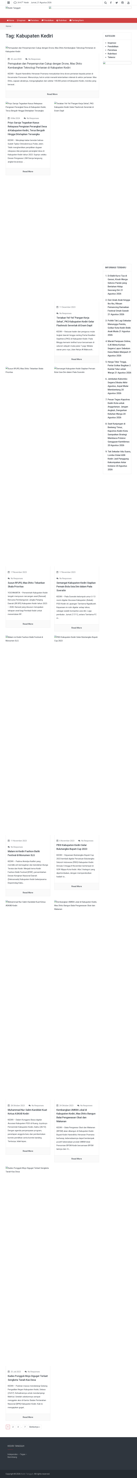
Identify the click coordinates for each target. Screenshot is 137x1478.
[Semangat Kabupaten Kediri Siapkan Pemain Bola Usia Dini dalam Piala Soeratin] (76, 466)
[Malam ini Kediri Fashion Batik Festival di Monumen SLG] (28, 735)
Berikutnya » (34, 1427)
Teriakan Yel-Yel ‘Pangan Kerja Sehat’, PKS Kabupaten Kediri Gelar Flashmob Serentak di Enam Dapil (75, 321)
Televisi (111, 57)
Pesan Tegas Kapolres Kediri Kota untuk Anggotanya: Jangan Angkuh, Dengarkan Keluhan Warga (119, 406)
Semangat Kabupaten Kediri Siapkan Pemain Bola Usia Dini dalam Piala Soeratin (76, 586)
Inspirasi (21, 20)
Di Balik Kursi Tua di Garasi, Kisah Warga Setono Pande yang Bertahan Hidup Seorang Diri (118, 283)
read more (52, 94)
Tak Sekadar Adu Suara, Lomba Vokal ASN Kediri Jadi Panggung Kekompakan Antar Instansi (119, 458)
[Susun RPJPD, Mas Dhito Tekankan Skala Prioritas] (28, 466)
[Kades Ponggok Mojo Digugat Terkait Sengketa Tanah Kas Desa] (28, 1266)
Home (11, 20)
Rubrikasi (62, 20)
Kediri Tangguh (27, 1474)
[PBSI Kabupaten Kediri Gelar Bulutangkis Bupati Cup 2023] (76, 735)
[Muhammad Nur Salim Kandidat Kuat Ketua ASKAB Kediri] (28, 1000)
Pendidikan (49, 20)
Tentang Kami (77, 20)
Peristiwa (34, 20)
